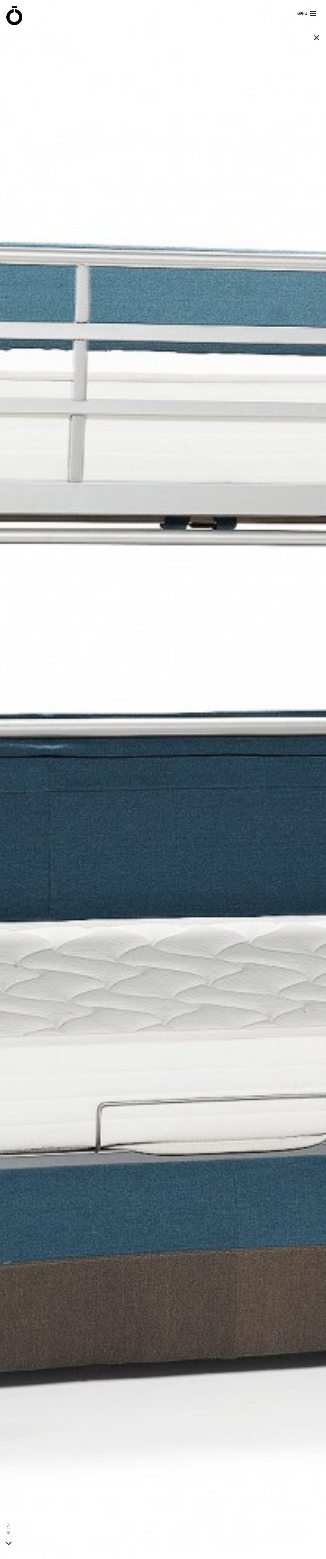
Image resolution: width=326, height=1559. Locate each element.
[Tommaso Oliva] (14, 15)
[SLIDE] (8, 1542)
